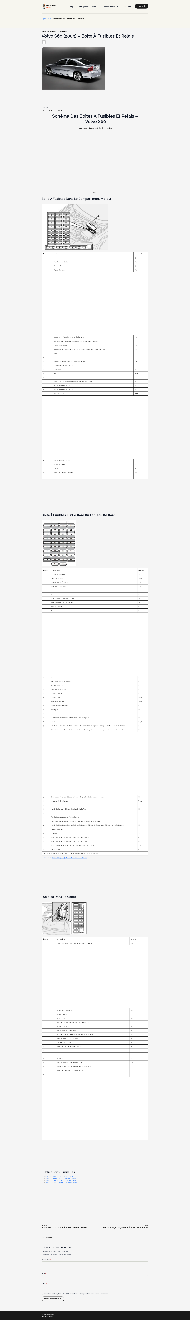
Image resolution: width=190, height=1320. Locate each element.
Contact (127, 7)
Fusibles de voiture (110, 7)
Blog (71, 7)
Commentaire (46, 1260)
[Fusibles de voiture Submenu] (120, 7)
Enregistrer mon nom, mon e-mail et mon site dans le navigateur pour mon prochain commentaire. (76, 1294)
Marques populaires (87, 7)
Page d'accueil (46, 19)
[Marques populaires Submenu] (98, 7)
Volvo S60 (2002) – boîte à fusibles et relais (61, 1179)
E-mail (44, 1283)
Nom (44, 1273)
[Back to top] (185, 1315)
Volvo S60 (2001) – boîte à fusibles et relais (61, 1177)
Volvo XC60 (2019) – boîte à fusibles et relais (61, 1181)
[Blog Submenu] (75, 7)
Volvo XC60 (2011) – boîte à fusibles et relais (61, 1182)
